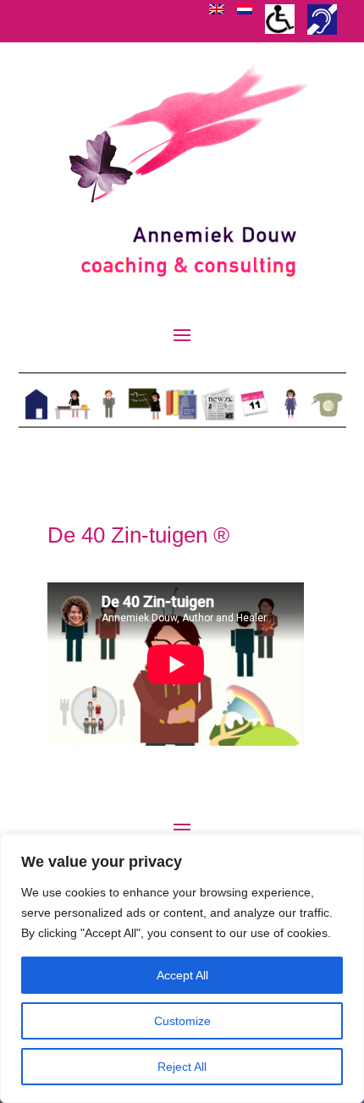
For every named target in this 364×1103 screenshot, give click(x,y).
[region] (182, 968)
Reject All (182, 1066)
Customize (182, 1021)
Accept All (182, 975)
